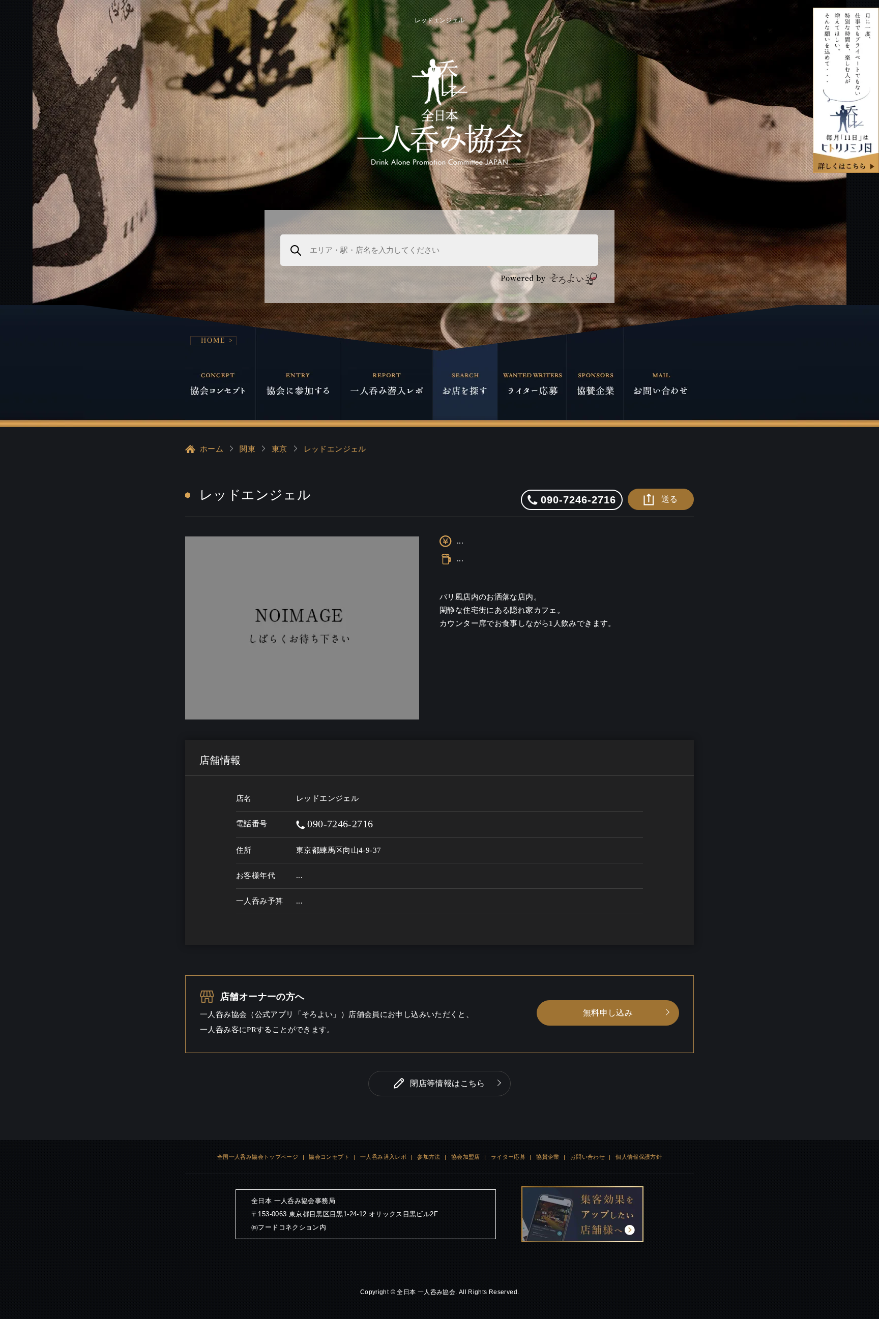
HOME (213, 340)
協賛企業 (548, 1157)
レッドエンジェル (335, 449)
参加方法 (429, 1157)
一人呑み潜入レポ (383, 1157)
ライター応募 (508, 1157)
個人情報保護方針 (639, 1157)
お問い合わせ (587, 1157)
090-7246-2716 (339, 823)
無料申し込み (608, 1012)
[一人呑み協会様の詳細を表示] (846, 90)
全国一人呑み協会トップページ (257, 1157)
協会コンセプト (329, 1157)
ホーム (211, 449)
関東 (247, 449)
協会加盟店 (465, 1157)
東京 (279, 449)
